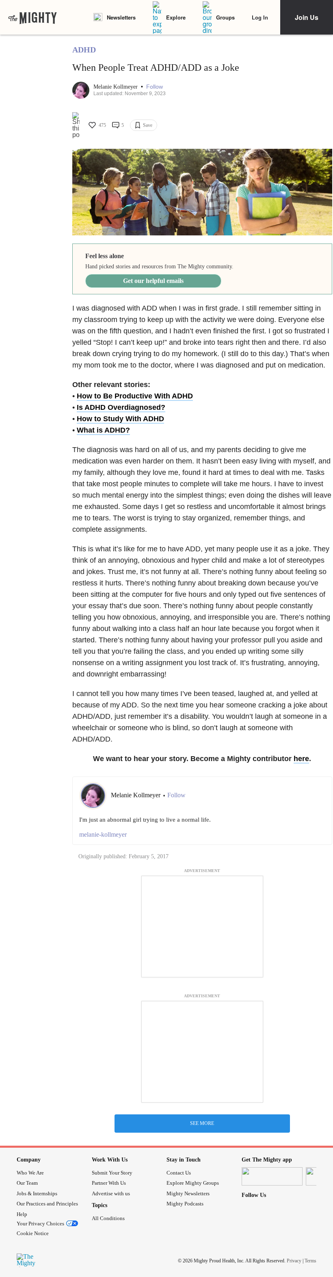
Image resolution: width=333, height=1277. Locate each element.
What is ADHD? (103, 430)
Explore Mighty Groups (192, 1183)
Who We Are (30, 1173)
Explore (176, 17)
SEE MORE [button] (202, 1123)
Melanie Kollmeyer (116, 87)
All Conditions (108, 1218)
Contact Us (178, 1173)
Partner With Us (109, 1183)
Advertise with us (111, 1193)
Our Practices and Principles (47, 1204)
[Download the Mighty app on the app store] (272, 1176)
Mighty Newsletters (188, 1193)
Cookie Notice (33, 1233)
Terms (310, 1261)
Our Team (27, 1183)
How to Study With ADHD (120, 419)
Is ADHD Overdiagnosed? (121, 407)
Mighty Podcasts (184, 1204)
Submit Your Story (112, 1173)
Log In (260, 17)
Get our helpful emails (153, 280)
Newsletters (121, 17)
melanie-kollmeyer (103, 834)
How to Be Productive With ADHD (135, 396)
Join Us (306, 17)
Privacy (294, 1261)
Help (22, 1214)
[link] (32, 17)
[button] (154, 86)
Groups (225, 17)
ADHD (84, 49)
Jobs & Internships (37, 1193)
